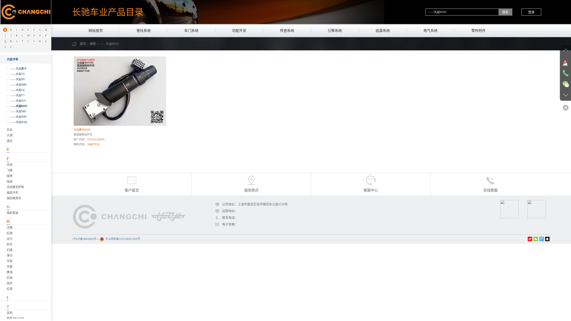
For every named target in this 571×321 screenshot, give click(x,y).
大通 (9, 135)
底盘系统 (383, 31)
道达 (9, 140)
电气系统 (430, 31)
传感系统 (287, 31)
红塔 (9, 288)
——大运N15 (16, 100)
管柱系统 (144, 31)
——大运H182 (17, 122)
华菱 (9, 266)
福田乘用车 (14, 198)
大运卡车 (12, 59)
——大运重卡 (17, 68)
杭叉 (9, 244)
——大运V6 (16, 74)
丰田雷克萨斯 (15, 187)
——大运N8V (17, 111)
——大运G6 (16, 90)
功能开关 (239, 31)
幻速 (9, 249)
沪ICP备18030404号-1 (85, 239)
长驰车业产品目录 (107, 12)
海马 (9, 255)
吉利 (9, 312)
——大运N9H (17, 116)
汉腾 (9, 227)
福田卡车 (12, 192)
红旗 (9, 233)
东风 (9, 129)
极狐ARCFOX (15, 318)
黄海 (9, 272)
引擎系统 (335, 31)
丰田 (9, 164)
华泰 (9, 261)
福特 (9, 175)
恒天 (9, 283)
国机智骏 (12, 212)
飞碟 (9, 170)
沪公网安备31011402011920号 (123, 239)
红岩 (9, 277)
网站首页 (96, 31)
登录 (531, 12)
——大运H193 (17, 106)
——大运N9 (16, 79)
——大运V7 (16, 95)
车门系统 (191, 31)
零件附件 (478, 31)
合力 (9, 238)
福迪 (9, 181)
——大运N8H (17, 84)
